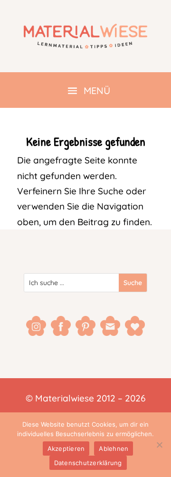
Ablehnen (113, 448)
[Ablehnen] (159, 444)
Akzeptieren (66, 448)
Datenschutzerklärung (88, 463)
